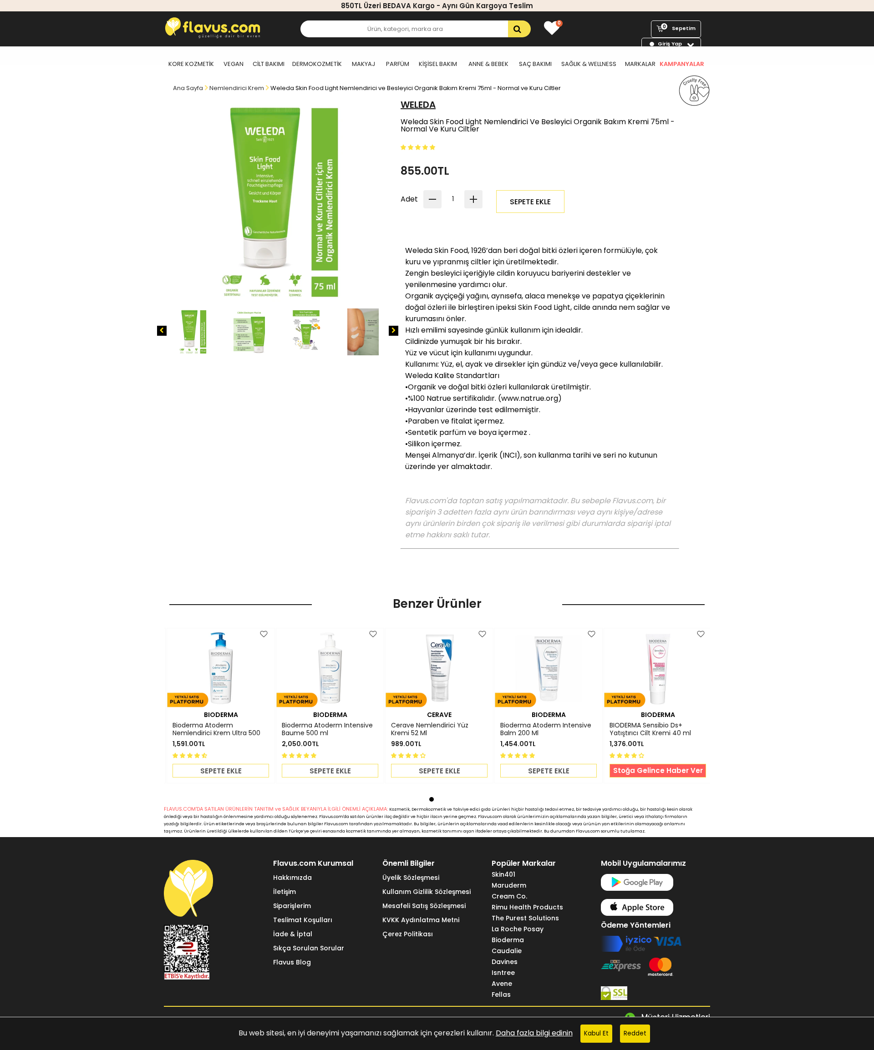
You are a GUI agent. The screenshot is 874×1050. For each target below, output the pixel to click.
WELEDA (418, 104)
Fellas (501, 994)
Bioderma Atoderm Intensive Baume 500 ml (327, 729)
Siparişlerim (292, 905)
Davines (505, 961)
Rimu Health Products (527, 907)
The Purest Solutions (525, 918)
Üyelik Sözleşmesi (410, 877)
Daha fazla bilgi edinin (534, 1033)
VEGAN (234, 64)
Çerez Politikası (407, 934)
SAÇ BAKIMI (535, 64)
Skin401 (503, 874)
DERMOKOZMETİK (317, 64)
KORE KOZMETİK (191, 64)
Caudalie (507, 950)
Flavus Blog (292, 962)
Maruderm (509, 885)
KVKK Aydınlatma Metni (420, 919)
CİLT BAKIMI (269, 64)
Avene (502, 983)
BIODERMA (221, 715)
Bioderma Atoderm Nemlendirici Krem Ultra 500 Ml (216, 729)
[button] (419, 146)
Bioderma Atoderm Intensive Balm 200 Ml (545, 729)
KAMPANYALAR (682, 64)
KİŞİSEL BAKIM (438, 64)
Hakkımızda (292, 877)
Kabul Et (596, 1033)
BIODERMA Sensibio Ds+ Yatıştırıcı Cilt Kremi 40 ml (650, 729)
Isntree (503, 972)
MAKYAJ (363, 64)
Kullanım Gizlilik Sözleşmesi (426, 891)
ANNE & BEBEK (488, 64)
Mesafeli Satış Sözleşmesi (424, 905)
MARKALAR (640, 64)
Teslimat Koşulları (302, 919)
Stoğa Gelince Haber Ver (658, 770)
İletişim (284, 891)
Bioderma (508, 939)
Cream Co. (509, 896)
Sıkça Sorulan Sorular (308, 948)
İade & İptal (292, 934)
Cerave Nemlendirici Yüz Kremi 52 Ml (429, 729)
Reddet (635, 1033)
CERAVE (439, 715)
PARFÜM (397, 64)
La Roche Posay (518, 929)
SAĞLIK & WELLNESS (588, 64)
